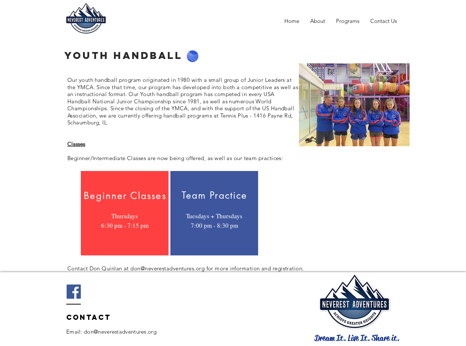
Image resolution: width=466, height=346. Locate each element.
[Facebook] (74, 292)
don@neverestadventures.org (167, 268)
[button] (348, 21)
